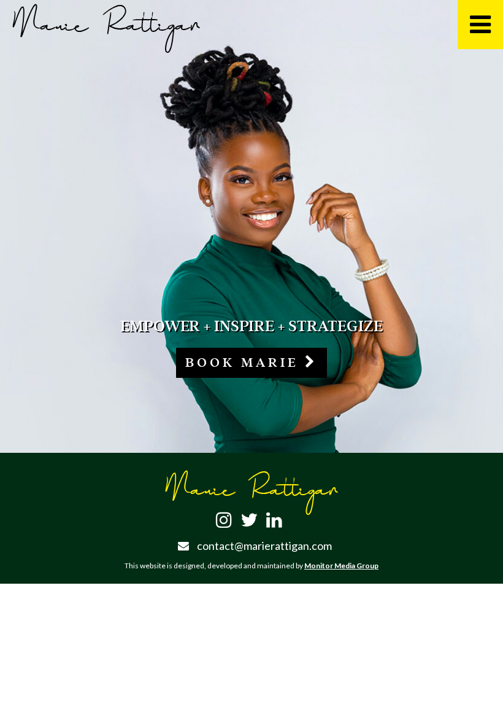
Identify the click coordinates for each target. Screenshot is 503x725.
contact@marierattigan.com (264, 545)
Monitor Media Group (341, 565)
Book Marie (245, 362)
